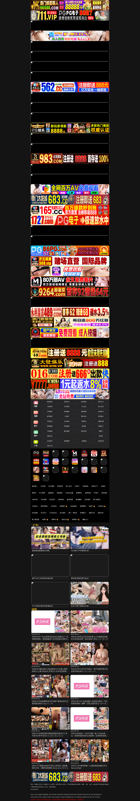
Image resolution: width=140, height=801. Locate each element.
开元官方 (44, 513)
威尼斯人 (35, 486)
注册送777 (94, 486)
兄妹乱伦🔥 (65, 519)
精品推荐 (49, 402)
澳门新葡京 (97, 499)
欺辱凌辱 (49, 416)
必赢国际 (51, 493)
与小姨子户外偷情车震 (80, 550)
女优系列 (66, 421)
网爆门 (101, 431)
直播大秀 (101, 513)
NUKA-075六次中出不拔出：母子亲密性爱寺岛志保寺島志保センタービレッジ (89, 670)
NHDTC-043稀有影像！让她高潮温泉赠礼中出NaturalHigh (89, 766)
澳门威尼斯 (35, 519)
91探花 (67, 416)
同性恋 (101, 436)
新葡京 (34, 493)
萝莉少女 (101, 402)
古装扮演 (49, 421)
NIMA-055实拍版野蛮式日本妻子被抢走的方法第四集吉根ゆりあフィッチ (50, 702)
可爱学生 (84, 421)
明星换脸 (66, 426)
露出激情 (66, 431)
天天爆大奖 (53, 513)
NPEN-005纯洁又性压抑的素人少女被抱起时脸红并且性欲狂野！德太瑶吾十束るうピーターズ (89, 637)
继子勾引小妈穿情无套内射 (42, 578)
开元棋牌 (51, 486)
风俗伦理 (101, 441)
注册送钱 (85, 486)
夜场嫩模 (79, 499)
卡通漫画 (49, 431)
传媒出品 (49, 436)
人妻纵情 (84, 441)
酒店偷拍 (104, 493)
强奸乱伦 (66, 402)
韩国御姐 (66, 411)
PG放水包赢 (69, 493)
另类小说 (49, 446)
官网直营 (60, 486)
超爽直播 (88, 493)
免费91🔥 (45, 519)
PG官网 (43, 486)
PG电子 (77, 486)
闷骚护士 (101, 426)
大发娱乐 (35, 506)
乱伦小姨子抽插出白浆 (80, 606)
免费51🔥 (92, 506)
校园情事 (66, 441)
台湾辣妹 (49, 411)
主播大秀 (35, 499)
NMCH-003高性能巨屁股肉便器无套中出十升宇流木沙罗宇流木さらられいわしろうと (49, 734)
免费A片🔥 (55, 519)
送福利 (103, 486)
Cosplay (83, 406)
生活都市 (49, 441)
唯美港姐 (84, 411)
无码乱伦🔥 (102, 506)
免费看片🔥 (63, 506)
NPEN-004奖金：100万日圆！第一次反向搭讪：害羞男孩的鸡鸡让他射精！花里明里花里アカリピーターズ (89, 735)
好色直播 (35, 513)
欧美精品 (84, 402)
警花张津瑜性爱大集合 (80, 578)
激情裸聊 (83, 506)
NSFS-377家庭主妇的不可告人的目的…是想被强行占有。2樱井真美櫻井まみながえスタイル (50, 766)
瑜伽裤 (84, 426)
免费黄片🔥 (76, 519)
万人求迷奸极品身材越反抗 (42, 606)
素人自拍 (101, 406)
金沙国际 (62, 513)
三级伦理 (49, 406)
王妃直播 (44, 499)
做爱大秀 (92, 513)
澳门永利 (69, 486)
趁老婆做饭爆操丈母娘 (41, 550)
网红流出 (84, 416)
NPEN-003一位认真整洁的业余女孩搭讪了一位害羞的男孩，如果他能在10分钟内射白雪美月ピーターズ (50, 638)
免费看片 (83, 513)
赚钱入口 (85, 519)
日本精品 (66, 406)
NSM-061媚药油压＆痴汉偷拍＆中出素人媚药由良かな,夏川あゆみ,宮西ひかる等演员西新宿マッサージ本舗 (50, 671)
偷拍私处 (61, 499)
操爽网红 (79, 493)
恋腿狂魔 (101, 421)
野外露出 (101, 416)
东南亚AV (101, 411)
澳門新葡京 (44, 506)
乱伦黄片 (52, 499)
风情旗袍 (49, 426)
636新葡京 (73, 506)
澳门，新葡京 (72, 513)
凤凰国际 (60, 493)
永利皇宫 (54, 506)
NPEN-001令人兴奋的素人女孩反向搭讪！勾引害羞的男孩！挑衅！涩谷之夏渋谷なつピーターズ (89, 703)
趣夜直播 (70, 499)
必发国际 (87, 499)
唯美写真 (84, 431)
